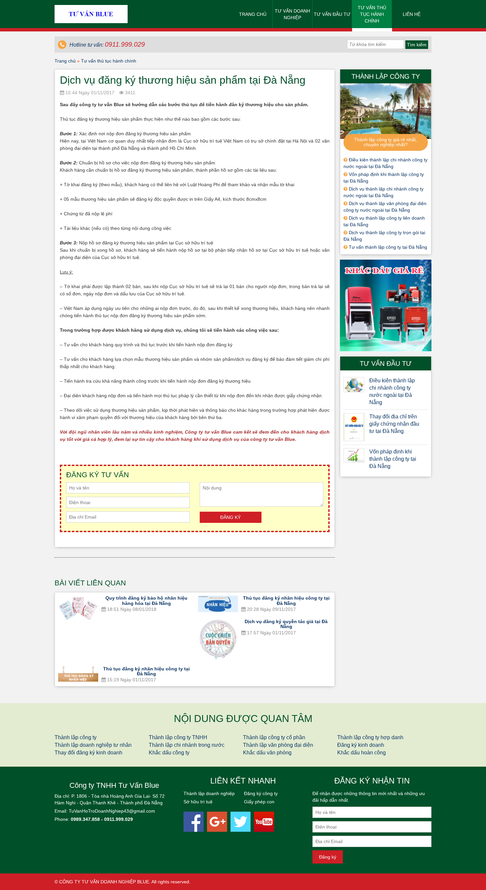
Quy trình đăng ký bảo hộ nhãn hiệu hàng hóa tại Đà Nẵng (146, 600)
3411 (129, 92)
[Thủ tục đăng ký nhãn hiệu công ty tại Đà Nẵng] (218, 604)
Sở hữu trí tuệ (198, 801)
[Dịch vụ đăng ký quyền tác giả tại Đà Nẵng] (218, 639)
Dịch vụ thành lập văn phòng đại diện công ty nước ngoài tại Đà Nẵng (385, 207)
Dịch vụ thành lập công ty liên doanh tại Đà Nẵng (384, 221)
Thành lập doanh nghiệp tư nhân (93, 745)
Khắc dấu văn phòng (267, 752)
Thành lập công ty (76, 737)
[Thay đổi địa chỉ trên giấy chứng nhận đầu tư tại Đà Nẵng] (354, 427)
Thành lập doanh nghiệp (209, 793)
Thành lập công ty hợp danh (370, 737)
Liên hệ (412, 14)
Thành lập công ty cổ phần (274, 737)
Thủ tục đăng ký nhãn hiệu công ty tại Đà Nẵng (286, 600)
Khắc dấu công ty (169, 752)
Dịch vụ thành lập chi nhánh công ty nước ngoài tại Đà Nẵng (384, 192)
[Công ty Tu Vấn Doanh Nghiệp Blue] (91, 13)
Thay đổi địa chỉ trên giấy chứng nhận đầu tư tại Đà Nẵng (394, 424)
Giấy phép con (259, 801)
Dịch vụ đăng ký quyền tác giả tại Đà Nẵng (286, 624)
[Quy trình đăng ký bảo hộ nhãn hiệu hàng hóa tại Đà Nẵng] (78, 608)
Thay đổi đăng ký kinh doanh (88, 752)
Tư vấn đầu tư (332, 14)
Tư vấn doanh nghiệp (292, 14)
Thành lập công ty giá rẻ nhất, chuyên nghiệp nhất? (385, 142)
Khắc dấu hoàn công (361, 752)
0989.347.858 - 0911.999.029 (102, 819)
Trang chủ (252, 14)
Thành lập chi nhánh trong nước (186, 745)
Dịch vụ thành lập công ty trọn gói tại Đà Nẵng (384, 236)
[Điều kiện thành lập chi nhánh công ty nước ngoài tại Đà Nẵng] (354, 384)
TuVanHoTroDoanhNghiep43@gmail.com (112, 811)
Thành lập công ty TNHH (178, 737)
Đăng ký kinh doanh (360, 745)
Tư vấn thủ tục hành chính (372, 14)
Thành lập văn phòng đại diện (278, 745)
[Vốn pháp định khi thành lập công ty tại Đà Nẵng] (354, 455)
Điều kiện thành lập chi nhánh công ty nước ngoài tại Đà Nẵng (385, 163)
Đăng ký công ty (261, 793)
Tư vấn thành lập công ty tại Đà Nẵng (387, 247)
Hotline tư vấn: (106, 45)
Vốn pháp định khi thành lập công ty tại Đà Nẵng (384, 178)
